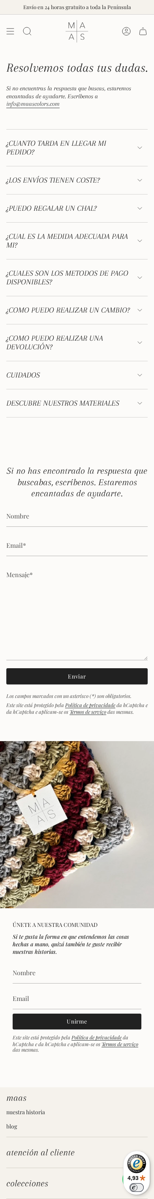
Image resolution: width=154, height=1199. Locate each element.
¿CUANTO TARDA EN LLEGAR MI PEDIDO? (56, 147)
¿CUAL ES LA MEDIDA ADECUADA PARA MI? (67, 241)
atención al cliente (40, 1152)
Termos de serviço (87, 711)
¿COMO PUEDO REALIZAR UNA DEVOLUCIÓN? (54, 342)
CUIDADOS (23, 375)
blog (11, 1126)
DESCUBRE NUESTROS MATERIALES (62, 403)
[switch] (137, 1187)
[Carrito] (143, 31)
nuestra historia (25, 1112)
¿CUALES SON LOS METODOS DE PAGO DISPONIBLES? (67, 277)
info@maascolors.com (33, 103)
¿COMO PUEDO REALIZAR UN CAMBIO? (68, 310)
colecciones (27, 1183)
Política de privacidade (90, 704)
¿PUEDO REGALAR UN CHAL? (51, 208)
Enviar (77, 676)
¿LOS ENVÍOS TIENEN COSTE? (53, 180)
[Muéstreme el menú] (10, 31)
